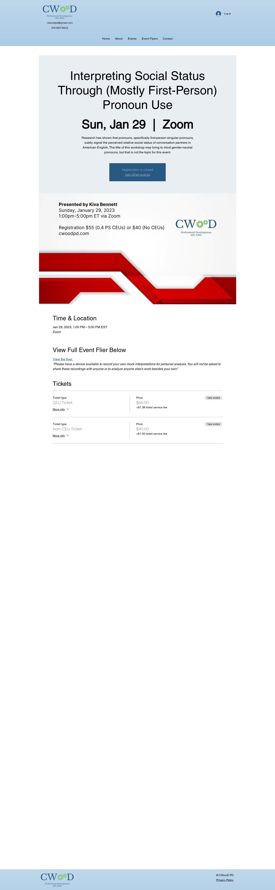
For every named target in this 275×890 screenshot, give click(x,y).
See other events (137, 174)
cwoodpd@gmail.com (60, 22)
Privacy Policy (225, 880)
